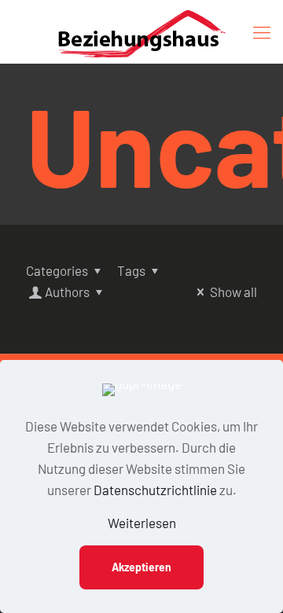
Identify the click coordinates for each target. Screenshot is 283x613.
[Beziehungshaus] (141, 31)
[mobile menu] (261, 31)
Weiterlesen (142, 522)
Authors (67, 291)
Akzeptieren (141, 567)
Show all (233, 291)
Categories (57, 270)
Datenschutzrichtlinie (155, 489)
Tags (131, 270)
